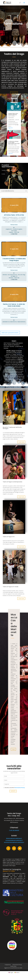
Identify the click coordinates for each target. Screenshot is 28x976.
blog (15, 145)
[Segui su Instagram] (14, 848)
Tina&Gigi (14, 361)
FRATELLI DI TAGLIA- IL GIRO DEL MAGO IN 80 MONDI (14, 305)
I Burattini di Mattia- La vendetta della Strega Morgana (14, 259)
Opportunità (11, 117)
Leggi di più (14, 93)
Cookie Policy (13, 966)
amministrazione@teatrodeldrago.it (14, 842)
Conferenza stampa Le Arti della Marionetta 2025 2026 (14, 142)
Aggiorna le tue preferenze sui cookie (13, 968)
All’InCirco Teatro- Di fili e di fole (14, 215)
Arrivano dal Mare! (14, 25)
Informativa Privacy (17, 964)
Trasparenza (8, 964)
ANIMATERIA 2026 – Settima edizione (13, 114)
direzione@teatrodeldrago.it (14, 838)
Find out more (14, 224)
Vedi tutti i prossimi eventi (9, 332)
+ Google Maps (14, 233)
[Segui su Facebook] (8, 848)
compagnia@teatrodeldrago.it (14, 840)
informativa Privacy (20, 787)
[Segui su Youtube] (20, 848)
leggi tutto (10, 127)
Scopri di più (21, 442)
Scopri (7, 32)
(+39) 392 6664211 (14, 830)
